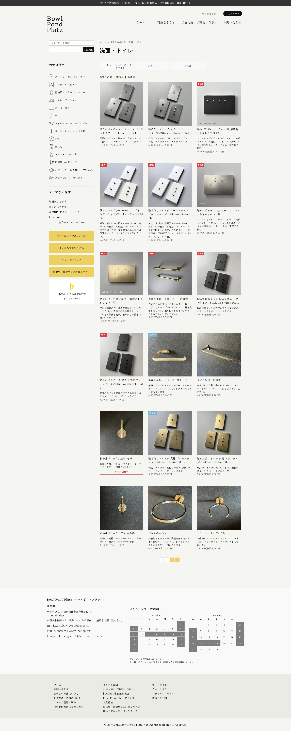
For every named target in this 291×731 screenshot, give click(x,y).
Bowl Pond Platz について (119, 698)
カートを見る (159, 689)
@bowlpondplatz (80, 630)
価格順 (120, 76)
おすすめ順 (106, 76)
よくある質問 (110, 684)
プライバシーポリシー (164, 693)
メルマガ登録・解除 (65, 702)
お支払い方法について (66, 693)
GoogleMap (57, 615)
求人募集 (108, 702)
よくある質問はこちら (71, 248)
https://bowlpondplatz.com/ (71, 625)
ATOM (163, 698)
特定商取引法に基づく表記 (68, 706)
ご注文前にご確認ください (199, 22)
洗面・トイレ (135, 41)
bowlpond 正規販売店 (116, 693)
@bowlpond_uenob (89, 636)
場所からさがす (117, 41)
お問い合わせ (232, 22)
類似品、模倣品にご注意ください (71, 272)
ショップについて (72, 260)
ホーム (140, 22)
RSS (154, 698)
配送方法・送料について (67, 698)
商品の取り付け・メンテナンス (120, 711)
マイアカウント (210, 13)
